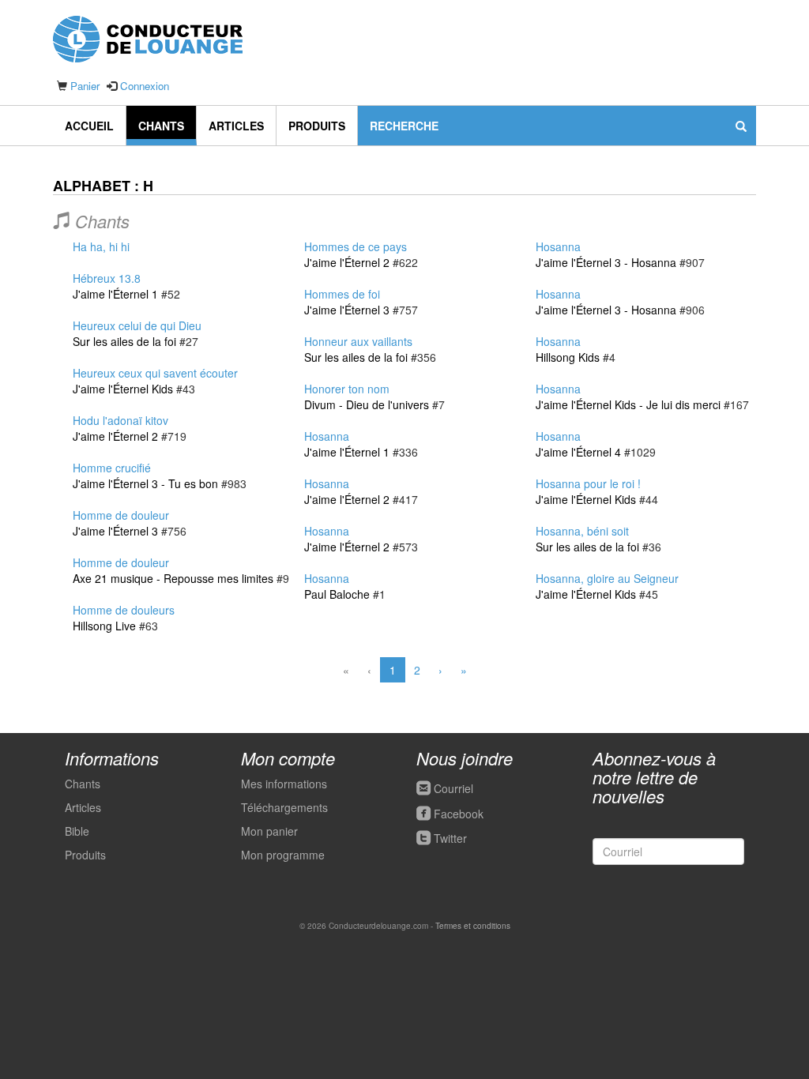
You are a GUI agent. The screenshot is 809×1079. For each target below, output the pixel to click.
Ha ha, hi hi (101, 246)
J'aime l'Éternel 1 (115, 294)
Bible (77, 831)
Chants (161, 125)
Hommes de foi (342, 294)
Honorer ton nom (346, 389)
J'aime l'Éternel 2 (115, 436)
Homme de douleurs (124, 610)
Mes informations (284, 783)
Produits (316, 125)
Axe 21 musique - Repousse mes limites (173, 578)
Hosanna (326, 436)
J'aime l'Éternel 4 (578, 452)
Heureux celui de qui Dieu (137, 325)
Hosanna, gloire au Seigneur (607, 578)
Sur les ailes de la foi (124, 341)
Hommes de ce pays (355, 246)
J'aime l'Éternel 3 (115, 531)
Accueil (89, 125)
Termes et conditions (472, 925)
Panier (85, 85)
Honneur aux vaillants (358, 341)
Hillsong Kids (568, 357)
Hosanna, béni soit (582, 531)
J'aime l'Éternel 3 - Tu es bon (145, 483)
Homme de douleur (121, 515)
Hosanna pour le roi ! (588, 483)
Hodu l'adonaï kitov (120, 420)
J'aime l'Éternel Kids (123, 389)
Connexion (144, 85)
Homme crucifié (112, 468)
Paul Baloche (337, 594)
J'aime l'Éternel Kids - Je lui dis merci (628, 404)
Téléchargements (284, 807)
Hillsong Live (104, 625)
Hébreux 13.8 (107, 278)
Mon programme (283, 855)
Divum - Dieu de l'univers (366, 404)
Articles (236, 125)
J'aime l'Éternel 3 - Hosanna (606, 262)
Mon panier (269, 831)
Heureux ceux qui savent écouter (155, 373)
